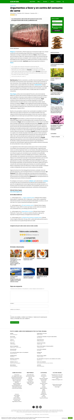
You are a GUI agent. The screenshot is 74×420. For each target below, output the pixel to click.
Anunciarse (17, 374)
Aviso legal (57, 386)
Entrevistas (43, 380)
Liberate (12, 339)
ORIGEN (11, 333)
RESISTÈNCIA (13, 365)
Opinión (43, 390)
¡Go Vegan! (17, 396)
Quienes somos (17, 384)
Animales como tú (14, 361)
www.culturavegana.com (16, 191)
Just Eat (30, 377)
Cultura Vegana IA (17, 383)
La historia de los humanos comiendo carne (31, 217)
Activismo (44, 374)
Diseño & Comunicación (17, 378)
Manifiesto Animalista (14, 358)
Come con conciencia (41, 361)
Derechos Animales (44, 378)
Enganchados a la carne (27, 211)
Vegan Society (30, 383)
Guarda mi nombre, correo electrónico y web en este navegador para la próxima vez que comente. (28, 318)
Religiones (44, 393)
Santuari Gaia (30, 379)
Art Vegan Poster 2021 (17, 376)
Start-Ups (44, 396)
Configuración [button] (64, 418)
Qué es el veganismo (14, 346)
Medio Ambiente (43, 388)
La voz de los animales (41, 349)
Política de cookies (57, 385)
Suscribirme (57, 30)
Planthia (30, 378)
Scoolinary (30, 380)
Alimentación (13, 5)
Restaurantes (44, 394)
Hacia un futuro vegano (41, 355)
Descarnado (12, 336)
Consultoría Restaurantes (16, 377)
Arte (44, 377)
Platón (11, 62)
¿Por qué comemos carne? (28, 205)
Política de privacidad (57, 384)
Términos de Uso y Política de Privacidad (57, 28)
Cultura (52, 1)
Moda (44, 389)
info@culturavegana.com (57, 379)
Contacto (58, 1)
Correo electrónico (15, 309)
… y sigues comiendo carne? (28, 197)
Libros (43, 385)
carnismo (45, 181)
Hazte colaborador (17, 380)
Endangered (39, 352)
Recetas (43, 391)
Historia (43, 384)
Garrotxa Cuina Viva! (17, 379)
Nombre (12, 303)
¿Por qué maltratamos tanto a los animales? (19, 352)
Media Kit (17, 382)
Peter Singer (13, 94)
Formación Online (43, 383)
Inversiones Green (17, 399)
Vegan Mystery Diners (17, 401)
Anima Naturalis (30, 374)
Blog (39, 1)
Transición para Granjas (17, 388)
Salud (44, 395)
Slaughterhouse (13, 355)
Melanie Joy (32, 181)
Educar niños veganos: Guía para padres (45, 346)
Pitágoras (12, 51)
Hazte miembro (17, 397)
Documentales (44, 379)
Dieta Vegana (17, 395)
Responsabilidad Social (17, 385)
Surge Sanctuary (30, 382)
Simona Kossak (13, 349)
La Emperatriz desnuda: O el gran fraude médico (47, 336)
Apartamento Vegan (30, 376)
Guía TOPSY (32, 1)
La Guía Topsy (17, 400)
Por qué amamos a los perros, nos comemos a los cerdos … (49, 358)
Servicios (45, 1)
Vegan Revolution (40, 339)
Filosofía (44, 382)
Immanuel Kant (38, 84)
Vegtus (30, 384)
